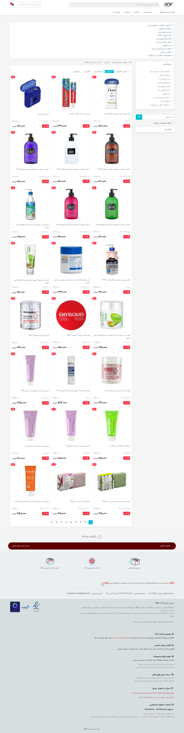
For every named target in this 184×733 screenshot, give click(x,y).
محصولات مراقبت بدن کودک (159, 55)
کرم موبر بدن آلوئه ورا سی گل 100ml (37, 446)
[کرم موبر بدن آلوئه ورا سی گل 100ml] (30, 425)
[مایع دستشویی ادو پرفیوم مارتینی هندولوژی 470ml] (111, 204)
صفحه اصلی (147, 12)
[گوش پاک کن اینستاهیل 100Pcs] (30, 314)
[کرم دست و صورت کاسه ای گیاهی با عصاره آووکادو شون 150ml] (111, 314)
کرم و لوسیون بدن (163, 38)
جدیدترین (109, 71)
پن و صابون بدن (164, 32)
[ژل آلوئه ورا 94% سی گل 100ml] (111, 425)
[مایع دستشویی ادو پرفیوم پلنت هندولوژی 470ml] (30, 148)
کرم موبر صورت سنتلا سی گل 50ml (77, 446)
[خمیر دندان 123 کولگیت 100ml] (71, 93)
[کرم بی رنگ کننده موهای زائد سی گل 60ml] (30, 370)
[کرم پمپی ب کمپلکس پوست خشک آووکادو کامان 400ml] (30, 204)
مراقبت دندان (165, 52)
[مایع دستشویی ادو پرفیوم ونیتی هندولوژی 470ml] (71, 204)
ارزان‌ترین (76, 71)
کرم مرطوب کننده (164, 35)
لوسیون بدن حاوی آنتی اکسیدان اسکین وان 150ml (32, 501)
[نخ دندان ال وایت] (30, 93)
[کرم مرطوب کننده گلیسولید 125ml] (71, 314)
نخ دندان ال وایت (43, 114)
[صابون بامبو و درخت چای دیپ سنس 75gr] (111, 480)
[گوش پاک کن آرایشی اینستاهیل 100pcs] (111, 370)
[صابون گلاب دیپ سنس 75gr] (71, 480)
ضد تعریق (167, 45)
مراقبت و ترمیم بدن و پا (161, 48)
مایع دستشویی (165, 28)
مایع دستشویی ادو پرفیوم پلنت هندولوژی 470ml (33, 169)
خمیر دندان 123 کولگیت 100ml (79, 114)
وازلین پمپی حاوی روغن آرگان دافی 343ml (116, 280)
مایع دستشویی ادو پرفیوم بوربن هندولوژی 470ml (114, 169)
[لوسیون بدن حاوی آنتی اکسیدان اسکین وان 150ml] (30, 481)
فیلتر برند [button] (167, 129)
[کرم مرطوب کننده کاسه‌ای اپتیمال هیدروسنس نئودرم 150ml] (71, 259)
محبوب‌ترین (98, 71)
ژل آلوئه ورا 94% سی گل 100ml (120, 446)
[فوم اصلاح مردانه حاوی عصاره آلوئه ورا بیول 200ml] (71, 370)
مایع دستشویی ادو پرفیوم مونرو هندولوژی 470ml (73, 169)
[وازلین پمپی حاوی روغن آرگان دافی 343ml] (111, 259)
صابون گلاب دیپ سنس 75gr (79, 501)
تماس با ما (116, 12)
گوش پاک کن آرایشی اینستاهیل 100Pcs (117, 391)
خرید (126, 126)
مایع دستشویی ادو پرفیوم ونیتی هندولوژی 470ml (73, 225)
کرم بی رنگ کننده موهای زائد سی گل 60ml (35, 391)
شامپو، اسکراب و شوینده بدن (159, 25)
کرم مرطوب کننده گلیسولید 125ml (78, 335)
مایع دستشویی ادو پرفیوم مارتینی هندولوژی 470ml (113, 225)
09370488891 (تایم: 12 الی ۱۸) (119, 593)
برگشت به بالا (89, 536)
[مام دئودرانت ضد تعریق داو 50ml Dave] (111, 93)
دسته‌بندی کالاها (166, 12)
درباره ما (127, 12)
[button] (13, 5)
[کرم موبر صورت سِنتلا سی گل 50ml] (71, 425)
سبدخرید (137, 12)
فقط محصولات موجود (162, 123)
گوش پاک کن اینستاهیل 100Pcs (38, 335)
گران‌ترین (87, 71)
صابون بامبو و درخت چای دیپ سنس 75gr (116, 501)
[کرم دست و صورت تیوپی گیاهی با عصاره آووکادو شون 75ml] (30, 259)
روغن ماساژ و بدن (164, 42)
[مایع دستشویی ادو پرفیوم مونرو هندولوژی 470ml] (71, 148)
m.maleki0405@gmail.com (78, 593)
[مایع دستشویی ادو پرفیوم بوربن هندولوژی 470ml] (111, 148)
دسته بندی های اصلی (21, 546)
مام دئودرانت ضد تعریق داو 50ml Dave (117, 114)
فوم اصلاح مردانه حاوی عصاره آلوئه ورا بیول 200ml (72, 391)
